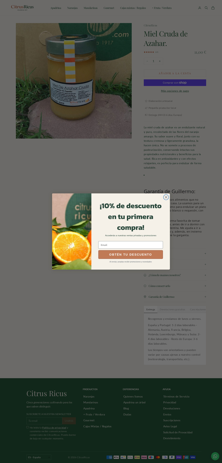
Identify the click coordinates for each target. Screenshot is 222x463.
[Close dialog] (166, 197)
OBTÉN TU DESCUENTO (130, 254)
